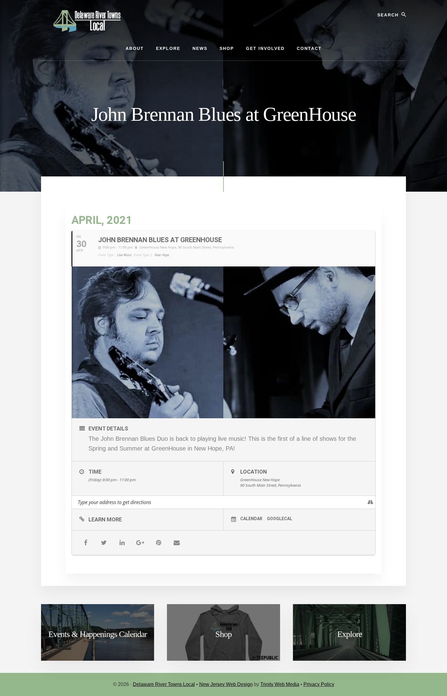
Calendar (251, 518)
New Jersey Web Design (226, 684)
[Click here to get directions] (370, 502)
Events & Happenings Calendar (97, 634)
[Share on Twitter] (103, 542)
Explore (349, 634)
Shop (223, 634)
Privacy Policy (318, 684)
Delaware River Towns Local (164, 684)
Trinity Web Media (279, 684)
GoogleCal (279, 518)
